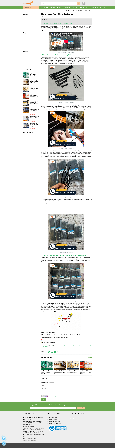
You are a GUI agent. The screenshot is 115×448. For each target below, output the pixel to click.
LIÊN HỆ (82, 7)
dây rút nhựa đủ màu (58, 345)
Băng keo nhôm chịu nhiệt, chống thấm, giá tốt (34, 118)
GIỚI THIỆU (52, 7)
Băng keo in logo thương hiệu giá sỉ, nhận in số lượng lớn (34, 74)
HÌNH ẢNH (75, 7)
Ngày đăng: (43, 16)
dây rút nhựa (66, 345)
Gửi (44, 399)
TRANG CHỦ (45, 7)
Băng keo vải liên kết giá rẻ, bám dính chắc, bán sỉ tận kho (34, 95)
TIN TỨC (60, 7)
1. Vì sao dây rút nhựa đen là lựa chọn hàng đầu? (53, 22)
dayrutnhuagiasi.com (32, 440)
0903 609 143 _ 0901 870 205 (98, 7)
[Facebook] (46, 351)
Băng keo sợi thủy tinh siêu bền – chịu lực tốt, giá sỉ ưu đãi (34, 125)
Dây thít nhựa (46, 345)
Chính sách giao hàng (52, 419)
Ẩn (47, 20)
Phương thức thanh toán (53, 417)
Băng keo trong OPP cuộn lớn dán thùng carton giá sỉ (34, 88)
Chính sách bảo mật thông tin (54, 421)
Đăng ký (81, 407)
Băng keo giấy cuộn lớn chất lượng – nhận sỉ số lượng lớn (34, 102)
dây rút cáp (80, 345)
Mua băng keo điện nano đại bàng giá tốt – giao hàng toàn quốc (34, 110)
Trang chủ (68, 10)
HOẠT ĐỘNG (67, 7)
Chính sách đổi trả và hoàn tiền (54, 423)
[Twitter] (48, 351)
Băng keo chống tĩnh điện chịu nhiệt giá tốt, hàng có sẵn (34, 81)
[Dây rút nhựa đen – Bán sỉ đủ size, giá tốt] (28, 3)
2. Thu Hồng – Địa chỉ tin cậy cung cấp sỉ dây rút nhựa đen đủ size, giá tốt (58, 23)
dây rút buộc (86, 345)
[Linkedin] (51, 351)
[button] (87, 3)
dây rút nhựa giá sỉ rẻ (73, 345)
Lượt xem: (52, 16)
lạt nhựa (51, 345)
